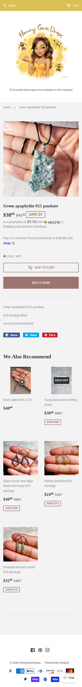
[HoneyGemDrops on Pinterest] (40, 651)
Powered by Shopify (57, 662)
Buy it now (41, 283)
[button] (41, 222)
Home (7, 107)
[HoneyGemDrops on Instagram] (47, 651)
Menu (12, 5)
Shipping (9, 226)
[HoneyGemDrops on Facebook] (32, 651)
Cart (75, 5)
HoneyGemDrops (30, 662)
